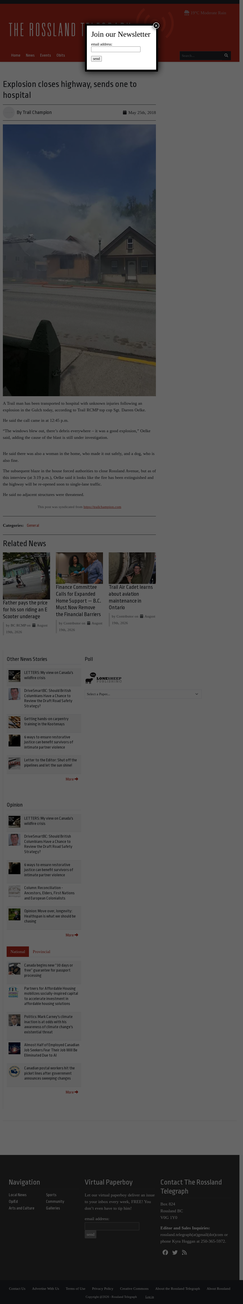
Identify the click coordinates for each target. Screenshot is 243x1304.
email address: (101, 44)
